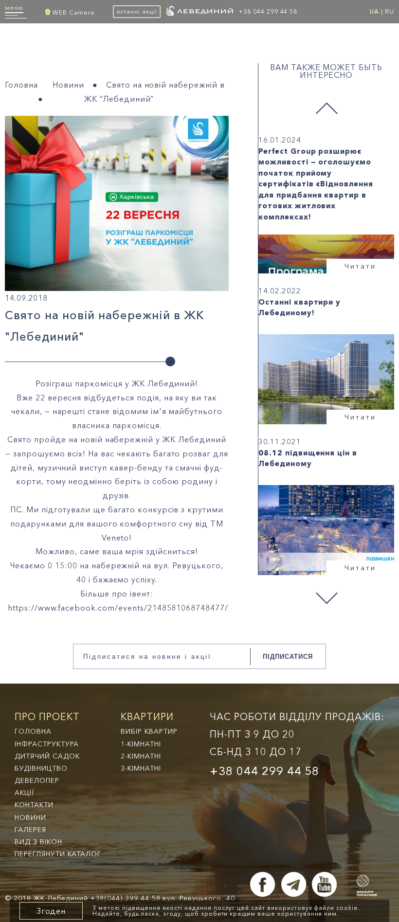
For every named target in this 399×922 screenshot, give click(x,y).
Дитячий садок (47, 756)
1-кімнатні (141, 744)
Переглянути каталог (58, 854)
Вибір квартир (149, 731)
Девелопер (37, 780)
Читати (360, 266)
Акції (24, 792)
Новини (68, 85)
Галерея (30, 829)
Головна (21, 85)
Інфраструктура (47, 744)
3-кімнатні (141, 768)
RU (389, 11)
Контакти (34, 804)
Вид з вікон (38, 841)
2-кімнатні (141, 756)
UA (374, 11)
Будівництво (41, 768)
